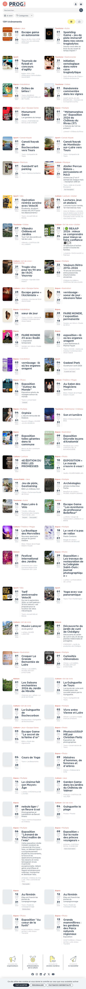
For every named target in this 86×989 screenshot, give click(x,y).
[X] (49, 974)
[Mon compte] (75, 4)
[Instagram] (37, 974)
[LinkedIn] (41, 974)
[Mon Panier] (81, 4)
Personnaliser (38, 985)
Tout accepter (21, 985)
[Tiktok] (45, 974)
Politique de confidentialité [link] (60, 985)
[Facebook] (32, 974)
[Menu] (5, 3)
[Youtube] (53, 974)
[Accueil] (17, 4)
